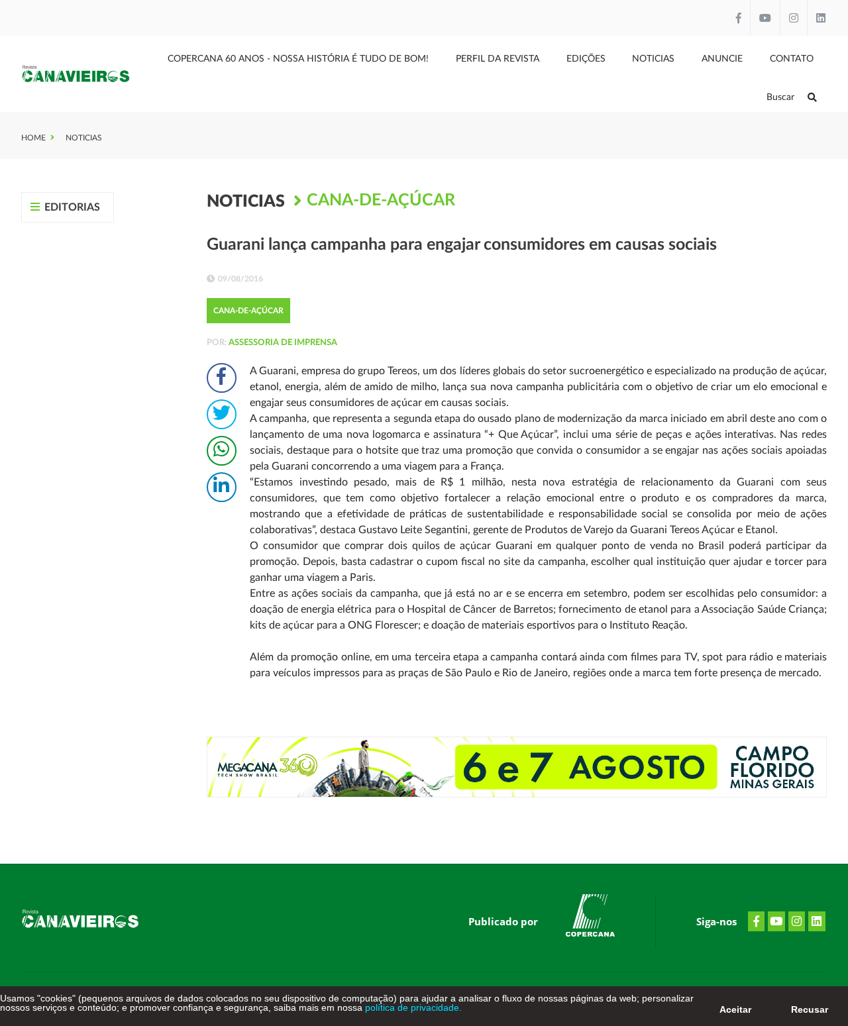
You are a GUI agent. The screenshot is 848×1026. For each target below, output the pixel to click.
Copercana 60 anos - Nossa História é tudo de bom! (298, 59)
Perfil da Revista (497, 59)
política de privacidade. (412, 1007)
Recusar (809, 1009)
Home (33, 138)
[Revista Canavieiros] (76, 73)
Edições (586, 59)
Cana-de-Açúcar (381, 200)
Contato (792, 59)
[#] (590, 918)
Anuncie (722, 59)
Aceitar (735, 1009)
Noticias (653, 59)
